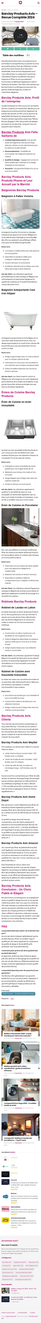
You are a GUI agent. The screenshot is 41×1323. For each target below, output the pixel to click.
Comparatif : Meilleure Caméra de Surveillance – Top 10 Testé (18, 1139)
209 (6, 1075)
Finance (6, 1265)
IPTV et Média (32, 1265)
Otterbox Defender (18, 1218)
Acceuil (3, 10)
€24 (19, 1225)
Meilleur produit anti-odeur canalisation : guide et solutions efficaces (17, 1068)
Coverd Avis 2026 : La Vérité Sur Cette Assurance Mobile (24, 1298)
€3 (17, 1187)
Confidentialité (22, 1313)
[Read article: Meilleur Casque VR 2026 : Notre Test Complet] (5, 1290)
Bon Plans (6, 1262)
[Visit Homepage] (20, 3)
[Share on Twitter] (20, 48)
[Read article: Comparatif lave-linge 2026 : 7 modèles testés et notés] (20, 1092)
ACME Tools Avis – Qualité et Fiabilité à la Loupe (18, 994)
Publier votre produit (8, 1313)
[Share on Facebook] (7, 48)
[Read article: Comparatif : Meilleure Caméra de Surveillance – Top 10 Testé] (20, 1127)
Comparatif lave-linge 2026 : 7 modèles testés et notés (20, 1104)
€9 (14, 1165)
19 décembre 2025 (29, 1108)
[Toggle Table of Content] (27, 55)
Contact (32, 1313)
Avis (12, 998)
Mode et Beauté (26, 1269)
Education (33, 1262)
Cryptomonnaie (20, 1262)
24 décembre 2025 (29, 1073)
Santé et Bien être (24, 1272)
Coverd (14, 1180)
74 (35, 1038)
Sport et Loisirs (26, 1276)
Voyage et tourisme (23, 1279)
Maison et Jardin (13, 10)
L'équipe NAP (19, 22)
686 (6, 1110)
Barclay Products (12, 132)
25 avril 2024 (31, 22)
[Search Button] (39, 3)
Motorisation (7, 1272)
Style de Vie (7, 1279)
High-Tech (18, 1265)
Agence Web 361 (11, 1316)
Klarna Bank (15, 1207)
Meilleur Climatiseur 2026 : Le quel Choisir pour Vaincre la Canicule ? (17, 1034)
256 (6, 1145)
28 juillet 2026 (28, 1038)
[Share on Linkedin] (33, 48)
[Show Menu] (2, 3)
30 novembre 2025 (29, 1143)
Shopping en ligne (9, 1276)
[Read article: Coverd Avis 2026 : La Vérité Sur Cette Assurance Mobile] (5, 1299)
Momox (14, 1193)
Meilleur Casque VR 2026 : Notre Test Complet (23, 1290)
